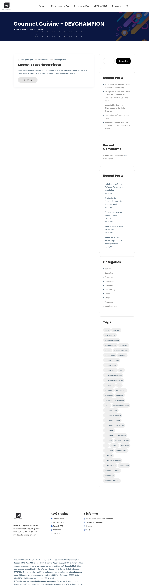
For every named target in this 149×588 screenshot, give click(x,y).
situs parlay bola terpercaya (115, 435)
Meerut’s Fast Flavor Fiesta (39, 65)
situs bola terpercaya (113, 415)
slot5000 (114, 445)
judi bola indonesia (112, 360)
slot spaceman (121, 450)
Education (109, 273)
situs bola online (111, 410)
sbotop (107, 405)
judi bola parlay (110, 370)
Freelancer (109, 277)
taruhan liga (109, 476)
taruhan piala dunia (112, 481)
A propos (42, 6)
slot (106, 445)
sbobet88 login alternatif (114, 400)
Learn (107, 294)
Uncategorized (60, 60)
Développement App (60, 6)
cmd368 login (110, 355)
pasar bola (109, 395)
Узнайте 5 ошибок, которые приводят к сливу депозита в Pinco (117, 125)
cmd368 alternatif (121, 350)
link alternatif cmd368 (113, 375)
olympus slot (121, 390)
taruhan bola (124, 466)
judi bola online (110, 365)
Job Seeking (110, 289)
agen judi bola (110, 335)
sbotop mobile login (121, 405)
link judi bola (109, 385)
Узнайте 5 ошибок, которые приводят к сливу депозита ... (113, 241)
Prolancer (109, 302)
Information (110, 281)
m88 (119, 385)
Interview (109, 285)
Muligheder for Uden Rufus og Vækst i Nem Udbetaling (113, 187)
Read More (27, 80)
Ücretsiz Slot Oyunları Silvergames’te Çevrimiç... (113, 215)
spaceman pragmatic (113, 461)
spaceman (108, 455)
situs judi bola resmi (112, 420)
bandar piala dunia (112, 340)
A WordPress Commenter (113, 156)
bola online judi (110, 345)
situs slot (108, 440)
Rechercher (123, 61)
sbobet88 (119, 395)
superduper (28, 60)
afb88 (107, 330)
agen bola (116, 330)
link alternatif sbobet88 (114, 380)
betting (108, 269)
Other (107, 298)
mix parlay (108, 390)
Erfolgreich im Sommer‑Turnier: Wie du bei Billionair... (113, 201)
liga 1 (121, 370)
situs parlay (109, 430)
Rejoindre (116, 6)
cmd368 (108, 350)
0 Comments (43, 60)
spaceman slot (110, 466)
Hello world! (108, 159)
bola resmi (124, 345)
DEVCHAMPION (100, 6)
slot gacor (125, 445)
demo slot (122, 355)
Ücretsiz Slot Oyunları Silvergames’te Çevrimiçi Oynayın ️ (115, 108)
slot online (109, 450)
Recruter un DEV (81, 6)
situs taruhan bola (122, 440)
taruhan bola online (112, 471)
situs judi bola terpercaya (114, 425)
